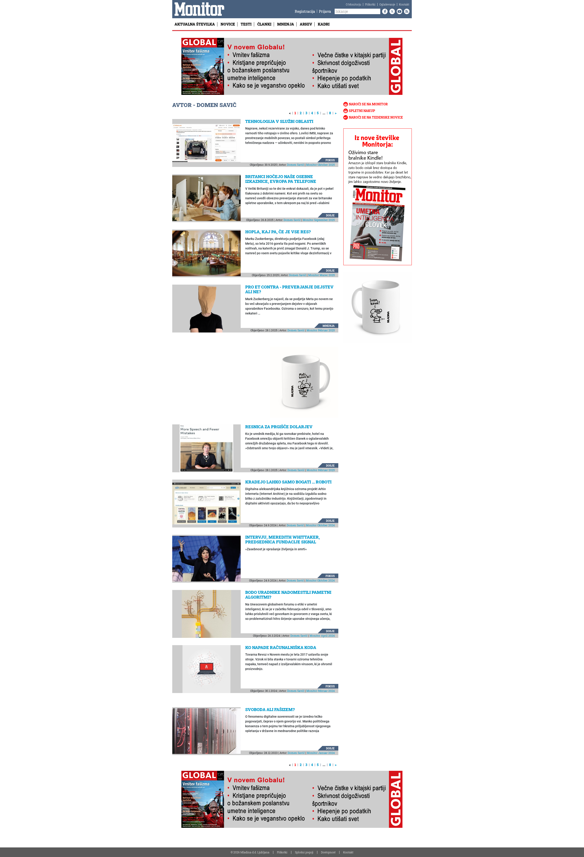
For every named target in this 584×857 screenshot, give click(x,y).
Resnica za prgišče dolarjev (279, 426)
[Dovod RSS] (405, 11)
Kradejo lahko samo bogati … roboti (288, 482)
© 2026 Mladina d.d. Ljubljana (250, 852)
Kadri (324, 24)
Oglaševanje (387, 4)
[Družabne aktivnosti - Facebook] (384, 11)
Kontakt (404, 4)
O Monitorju (353, 4)
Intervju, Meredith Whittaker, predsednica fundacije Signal (282, 539)
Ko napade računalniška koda (280, 647)
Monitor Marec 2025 (321, 275)
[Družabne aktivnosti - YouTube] (398, 11)
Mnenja (285, 24)
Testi (246, 24)
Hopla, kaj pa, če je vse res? (278, 231)
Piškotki (370, 4)
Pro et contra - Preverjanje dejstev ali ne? (289, 289)
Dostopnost (328, 852)
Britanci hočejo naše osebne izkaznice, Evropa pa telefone (280, 179)
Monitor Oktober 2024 (320, 525)
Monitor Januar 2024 (321, 753)
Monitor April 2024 (322, 635)
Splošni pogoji (304, 852)
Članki (264, 24)
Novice (228, 24)
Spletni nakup (362, 111)
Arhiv (306, 24)
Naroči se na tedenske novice (376, 117)
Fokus (330, 160)
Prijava (325, 11)
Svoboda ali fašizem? (270, 709)
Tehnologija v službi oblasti (279, 121)
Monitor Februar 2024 (320, 691)
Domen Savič (295, 164)
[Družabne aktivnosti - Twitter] (391, 11)
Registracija (305, 11)
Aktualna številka (195, 24)
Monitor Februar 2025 (321, 330)
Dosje (330, 215)
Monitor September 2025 (319, 220)
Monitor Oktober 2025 (320, 164)
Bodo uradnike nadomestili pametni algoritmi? (288, 595)
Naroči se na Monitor (368, 104)
